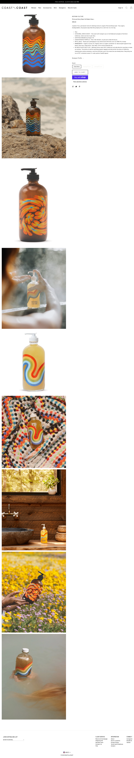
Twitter (129, 742)
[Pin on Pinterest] (79, 86)
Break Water (77, 66)
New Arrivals (72, 8)
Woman (33, 8)
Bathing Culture (77, 16)
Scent (74, 63)
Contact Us (99, 744)
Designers (62, 8)
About (112, 739)
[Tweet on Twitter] (76, 86)
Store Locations (115, 740)
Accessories (47, 8)
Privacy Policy (115, 742)
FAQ (97, 746)
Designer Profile (77, 58)
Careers (113, 746)
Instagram (129, 739)
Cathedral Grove (98, 66)
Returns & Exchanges (102, 739)
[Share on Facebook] (73, 86)
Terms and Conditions (117, 744)
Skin (55, 8)
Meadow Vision (87, 66)
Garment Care (99, 742)
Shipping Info (99, 740)
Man (39, 8)
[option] (67, 2)
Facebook (129, 740)
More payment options (80, 81)
